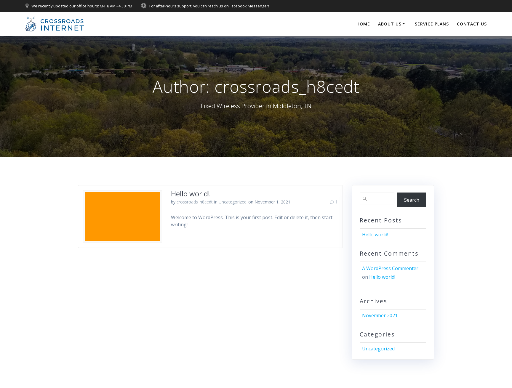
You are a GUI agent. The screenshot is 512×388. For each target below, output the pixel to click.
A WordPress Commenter (390, 268)
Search (411, 200)
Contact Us (472, 24)
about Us (389, 24)
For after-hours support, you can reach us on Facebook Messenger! (209, 6)
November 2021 (380, 315)
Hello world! (190, 193)
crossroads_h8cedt (195, 202)
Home (363, 24)
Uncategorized (233, 202)
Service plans (432, 24)
